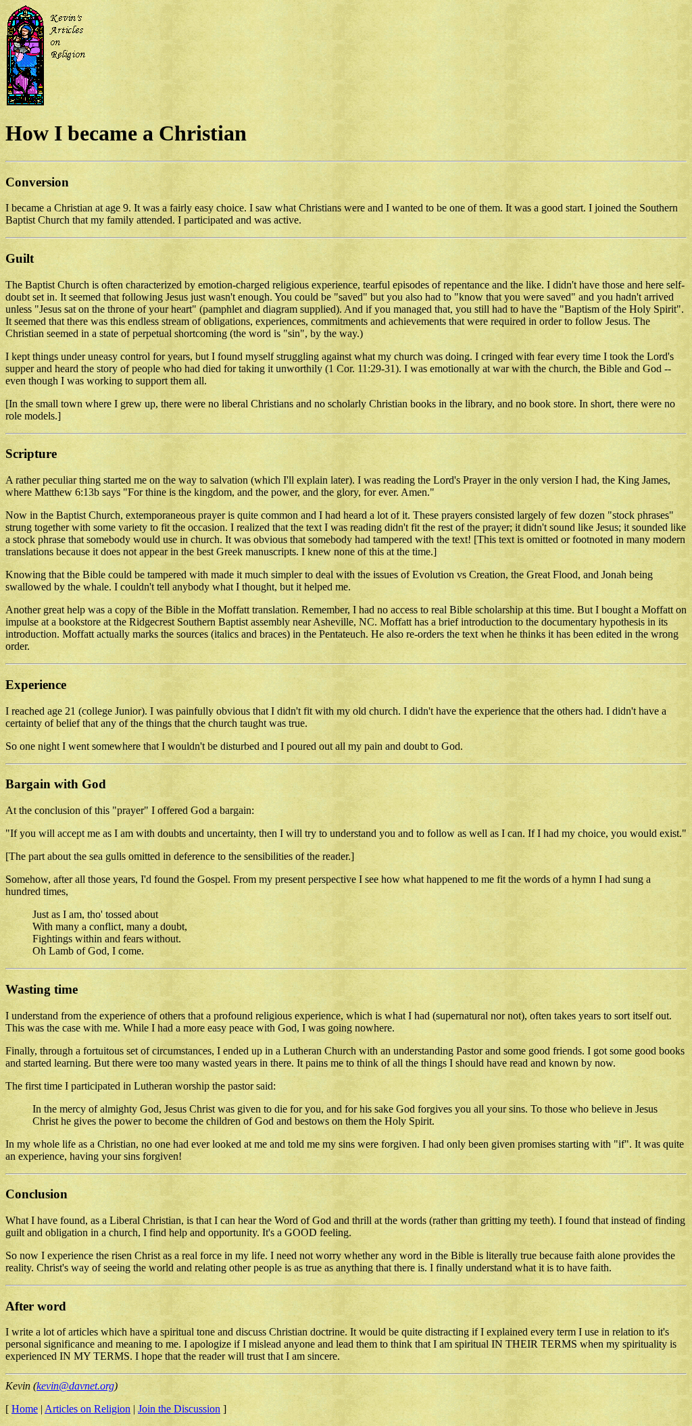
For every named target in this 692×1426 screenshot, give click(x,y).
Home (24, 1409)
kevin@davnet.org (75, 1386)
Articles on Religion (87, 1409)
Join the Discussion (179, 1409)
